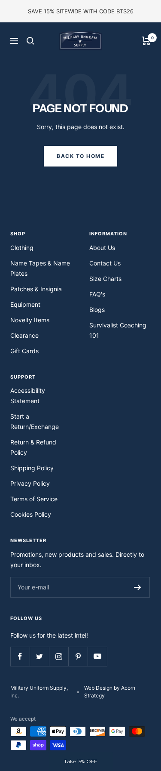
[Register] (137, 587)
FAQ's (97, 294)
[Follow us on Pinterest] (78, 656)
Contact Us (105, 263)
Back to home (80, 156)
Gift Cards (24, 351)
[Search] (30, 41)
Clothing (21, 247)
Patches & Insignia (36, 289)
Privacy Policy (30, 483)
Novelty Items (29, 320)
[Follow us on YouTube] (97, 656)
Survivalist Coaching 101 (117, 330)
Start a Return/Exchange (34, 421)
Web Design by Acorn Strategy (109, 692)
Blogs (97, 309)
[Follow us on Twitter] (39, 656)
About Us (102, 247)
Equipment (25, 304)
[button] (81, 761)
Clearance (24, 335)
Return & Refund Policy (33, 447)
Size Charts (105, 278)
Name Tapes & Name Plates (40, 268)
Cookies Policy (30, 514)
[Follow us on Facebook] (20, 656)
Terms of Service (34, 499)
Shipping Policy (32, 468)
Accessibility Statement (27, 395)
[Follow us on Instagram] (58, 656)
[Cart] (146, 41)
